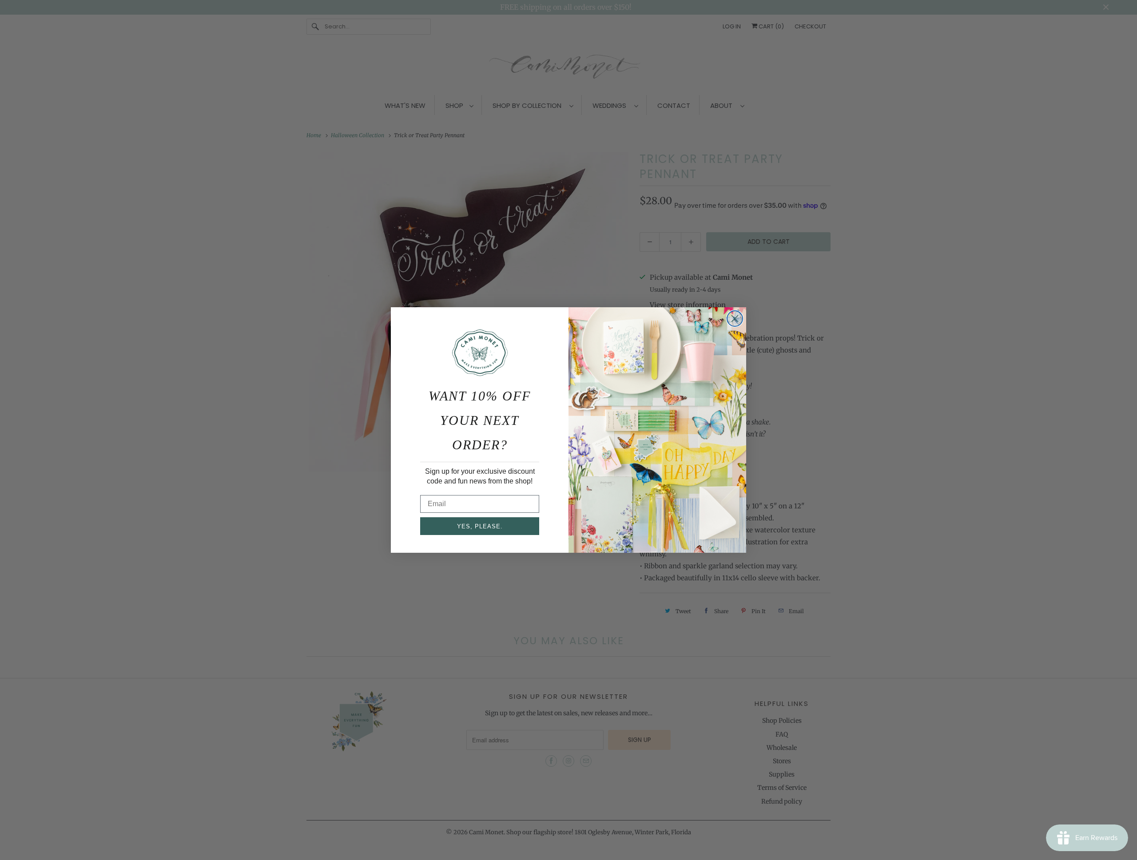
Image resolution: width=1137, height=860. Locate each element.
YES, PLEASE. (480, 526)
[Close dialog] (735, 318)
